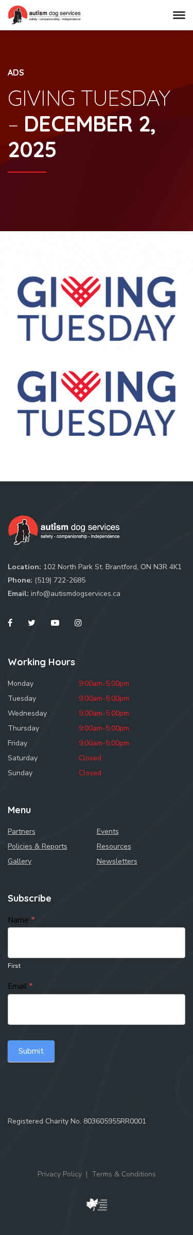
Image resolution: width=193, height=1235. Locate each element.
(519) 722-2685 (59, 580)
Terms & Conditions (124, 1174)
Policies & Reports (37, 846)
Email (20, 986)
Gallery (19, 861)
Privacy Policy (60, 1174)
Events (108, 831)
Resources (114, 846)
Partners (22, 831)
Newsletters (117, 861)
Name (21, 920)
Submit (31, 1051)
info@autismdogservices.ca (75, 593)
